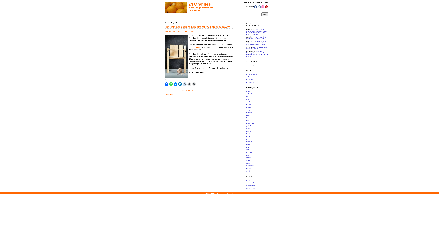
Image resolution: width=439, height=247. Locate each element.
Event (248, 115)
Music (248, 144)
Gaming (248, 128)
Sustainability (250, 165)
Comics (248, 107)
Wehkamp (190, 91)
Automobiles (250, 99)
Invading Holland (251, 74)
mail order (181, 91)
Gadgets (248, 126)
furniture (172, 91)
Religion (248, 155)
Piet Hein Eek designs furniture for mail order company (197, 27)
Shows (248, 160)
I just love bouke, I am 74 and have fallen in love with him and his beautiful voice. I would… (256, 42)
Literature (249, 142)
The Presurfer (250, 82)
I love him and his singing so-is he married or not (256, 37)
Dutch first (249, 112)
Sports (248, 163)
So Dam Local (250, 79)
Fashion (248, 118)
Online (248, 150)
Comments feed (251, 185)
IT (246, 139)
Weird (248, 171)
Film (247, 120)
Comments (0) (170, 94)
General (248, 131)
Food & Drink (250, 123)
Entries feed (250, 183)
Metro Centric (250, 77)
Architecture (250, 94)
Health (248, 134)
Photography (250, 152)
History (248, 136)
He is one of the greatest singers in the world (256, 48)
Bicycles (248, 104)
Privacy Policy (229, 193)
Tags (266, 3)
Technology (249, 168)
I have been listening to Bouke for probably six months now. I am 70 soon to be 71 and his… (257, 54)
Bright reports (194, 47)
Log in (248, 180)
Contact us (257, 3)
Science (248, 158)
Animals (248, 91)
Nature (248, 147)
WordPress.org (250, 188)
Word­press (216, 193)
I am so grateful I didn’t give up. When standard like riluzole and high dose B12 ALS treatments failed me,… (256, 32)
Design (174, 31)
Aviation (248, 102)
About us (247, 3)
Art (247, 96)
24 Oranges (199, 4)
